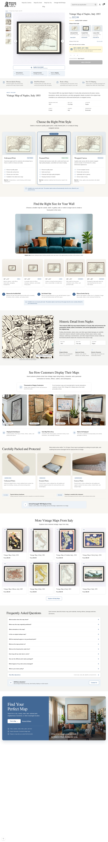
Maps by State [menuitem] (38, 2)
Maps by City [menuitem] (48, 2)
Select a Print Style (86, 62)
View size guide (99, 41)
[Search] (95, 4)
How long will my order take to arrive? (19, 654)
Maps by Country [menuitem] (26, 2)
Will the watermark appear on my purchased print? (22, 639)
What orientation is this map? (17, 629)
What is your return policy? (16, 668)
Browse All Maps (26, 721)
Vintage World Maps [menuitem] (59, 2)
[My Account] (99, 4)
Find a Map (14, 721)
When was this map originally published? (20, 624)
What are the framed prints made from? (19, 649)
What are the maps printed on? (17, 644)
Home (7, 10)
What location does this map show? (18, 619)
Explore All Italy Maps (54, 598)
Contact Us (94, 682)
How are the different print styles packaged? (21, 659)
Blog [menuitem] (43, 6)
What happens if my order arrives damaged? (21, 663)
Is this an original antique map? (17, 634)
